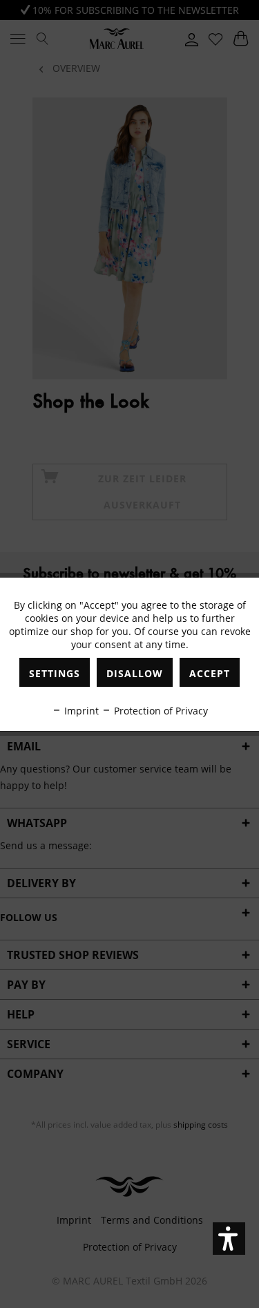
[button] (229, 1238)
